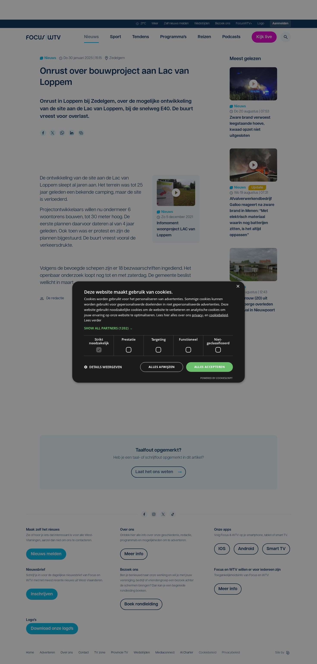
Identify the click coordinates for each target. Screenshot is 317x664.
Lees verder (92, 320)
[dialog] (158, 332)
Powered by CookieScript (216, 378)
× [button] (237, 286)
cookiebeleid (218, 315)
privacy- (198, 315)
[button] (158, 328)
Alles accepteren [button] (209, 367)
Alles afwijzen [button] (162, 367)
